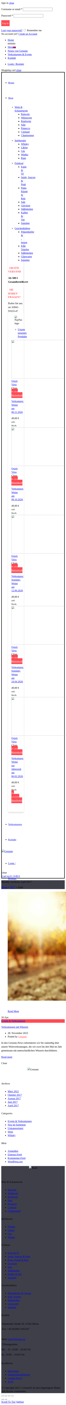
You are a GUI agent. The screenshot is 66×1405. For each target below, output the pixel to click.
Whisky (25, 144)
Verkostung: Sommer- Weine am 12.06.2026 (17, 583)
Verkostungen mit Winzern (14, 1027)
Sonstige (25, 223)
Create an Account (27, 34)
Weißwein (13, 1193)
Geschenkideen (22, 228)
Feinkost (19, 163)
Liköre (24, 147)
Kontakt (12, 58)
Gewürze (25, 205)
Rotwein (25, 114)
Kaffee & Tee (14, 1274)
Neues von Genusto (18, 51)
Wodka (24, 154)
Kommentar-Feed (16, 1158)
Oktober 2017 (15, 1095)
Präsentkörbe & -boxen (19, 1293)
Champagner (27, 135)
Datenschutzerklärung (19, 1374)
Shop (12, 47)
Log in (5, 23)
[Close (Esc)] (2, 1395)
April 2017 (13, 1105)
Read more (6, 1057)
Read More (13, 1011)
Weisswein (26, 117)
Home (11, 40)
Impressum (13, 1371)
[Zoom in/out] (12, 1395)
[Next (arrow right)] (5, 1399)
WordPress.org (15, 1161)
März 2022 (13, 1091)
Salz (23, 202)
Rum (23, 158)
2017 (12, 887)
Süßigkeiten (27, 209)
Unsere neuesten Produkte (22, 333)
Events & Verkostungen (13, 1021)
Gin (23, 151)
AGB (10, 1381)
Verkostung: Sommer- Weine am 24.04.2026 (17, 674)
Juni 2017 (13, 1102)
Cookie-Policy (15, 1378)
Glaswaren (26, 256)
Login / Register (16, 64)
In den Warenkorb (16, 393)
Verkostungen (15, 824)
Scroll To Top (8, 1402)
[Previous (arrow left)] (2, 1399)
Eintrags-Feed (15, 1154)
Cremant (25, 131)
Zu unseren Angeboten (16, 797)
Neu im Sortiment (17, 1124)
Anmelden (13, 1151)
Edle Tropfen (14, 1296)
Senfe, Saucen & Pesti (19, 1256)
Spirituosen (20, 140)
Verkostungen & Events (20, 54)
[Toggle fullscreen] (9, 1395)
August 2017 (14, 1098)
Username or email (11, 9)
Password (7, 15)
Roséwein (26, 121)
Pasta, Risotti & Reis (18, 1260)
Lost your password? (11, 30)
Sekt (23, 124)
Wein (10, 1131)
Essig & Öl (13, 1253)
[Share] (5, 1395)
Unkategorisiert (15, 1128)
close (11, 3)
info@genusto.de (16, 1339)
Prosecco (25, 128)
